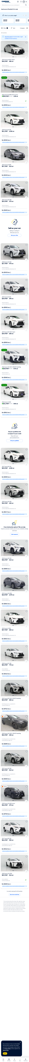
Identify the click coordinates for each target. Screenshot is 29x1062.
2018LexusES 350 (6, 129)
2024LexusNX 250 (6, 558)
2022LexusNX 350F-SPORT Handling (11, 367)
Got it (5, 1053)
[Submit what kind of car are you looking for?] (26, 5)
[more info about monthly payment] (10, 70)
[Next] (26, 49)
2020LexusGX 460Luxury (8, 803)
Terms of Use (5, 1050)
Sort (14, 28)
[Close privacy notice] (20, 1042)
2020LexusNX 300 (6, 501)
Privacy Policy (8, 1048)
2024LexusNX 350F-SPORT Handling (11, 733)
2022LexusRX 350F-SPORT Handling (11, 698)
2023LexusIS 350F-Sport (8, 59)
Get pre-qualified (14, 440)
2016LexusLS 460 (6, 402)
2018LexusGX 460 (6, 262)
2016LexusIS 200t (6, 164)
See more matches (14, 894)
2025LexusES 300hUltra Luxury (10, 94)
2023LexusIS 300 (6, 628)
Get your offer (14, 235)
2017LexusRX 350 (6, 466)
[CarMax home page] (6, 2)
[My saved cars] (21, 1)
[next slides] (26, 15)
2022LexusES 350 (6, 297)
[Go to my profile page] (25, 1)
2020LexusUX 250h (7, 873)
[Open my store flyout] (18, 1)
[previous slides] (23, 15)
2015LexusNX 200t (7, 593)
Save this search (8, 36)
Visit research (14, 534)
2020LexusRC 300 (6, 663)
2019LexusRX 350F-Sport (8, 332)
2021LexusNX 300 (6, 199)
